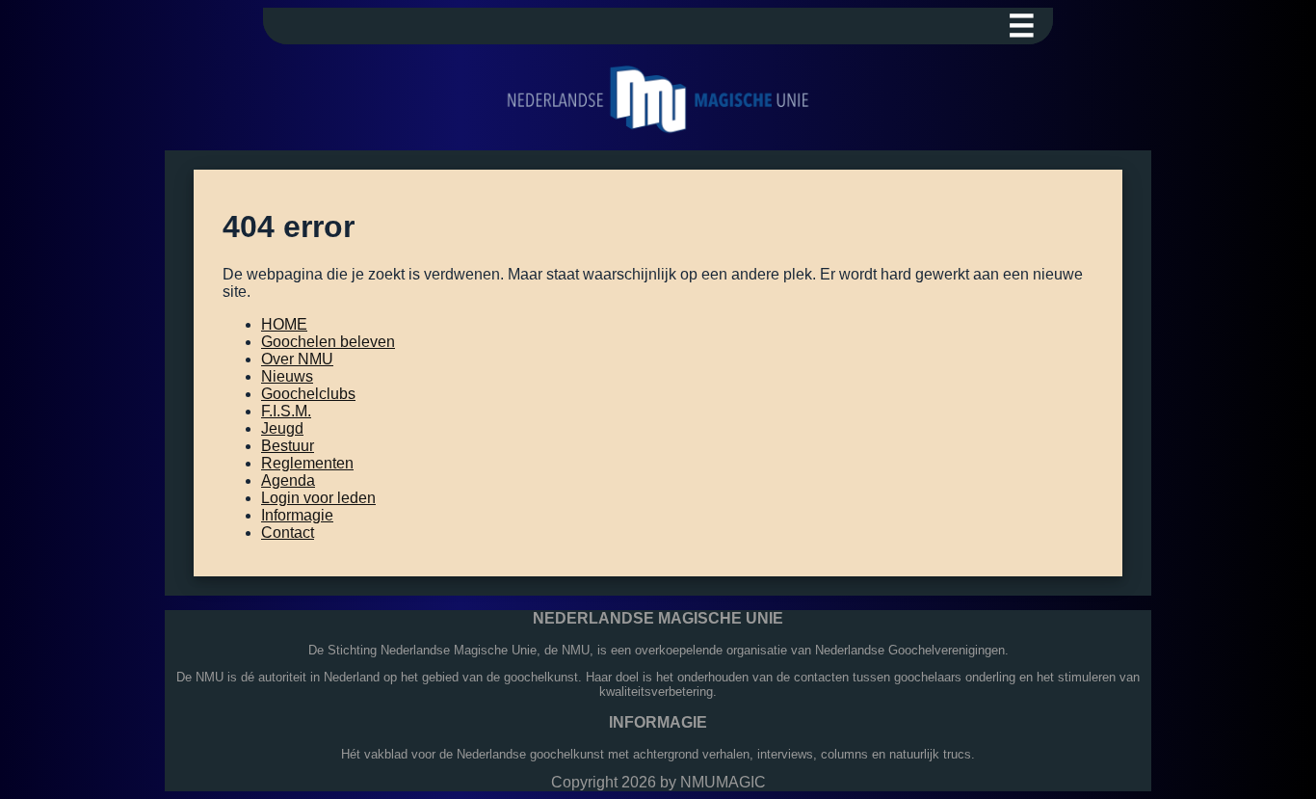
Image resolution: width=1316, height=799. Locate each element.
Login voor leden (318, 498)
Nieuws (287, 376)
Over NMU (297, 359)
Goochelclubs (308, 394)
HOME (284, 324)
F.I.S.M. (286, 411)
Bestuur (287, 446)
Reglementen (307, 463)
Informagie (297, 515)
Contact (287, 532)
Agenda (288, 480)
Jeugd (282, 428)
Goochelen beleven (328, 341)
